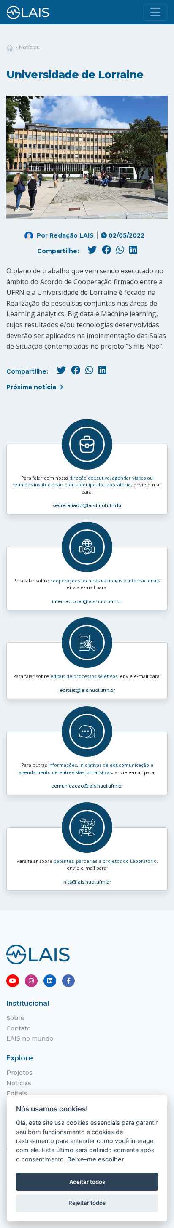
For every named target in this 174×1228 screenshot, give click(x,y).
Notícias (29, 47)
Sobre (15, 1018)
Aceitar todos (87, 1181)
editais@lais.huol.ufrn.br (87, 690)
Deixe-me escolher (95, 1159)
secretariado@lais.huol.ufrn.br (87, 505)
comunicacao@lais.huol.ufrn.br (87, 786)
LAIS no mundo (29, 1038)
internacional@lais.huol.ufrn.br (87, 601)
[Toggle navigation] (155, 12)
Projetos (19, 1072)
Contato (18, 1028)
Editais (16, 1093)
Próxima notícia (32, 387)
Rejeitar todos (87, 1202)
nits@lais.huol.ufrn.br (87, 882)
